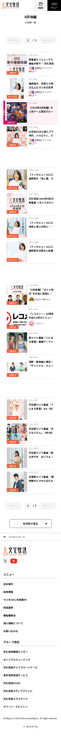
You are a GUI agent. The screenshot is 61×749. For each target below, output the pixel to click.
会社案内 (8, 584)
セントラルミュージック (16, 659)
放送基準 (8, 607)
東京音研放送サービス (15, 675)
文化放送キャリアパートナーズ (20, 667)
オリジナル (12, 96)
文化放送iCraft (11, 683)
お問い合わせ (10, 631)
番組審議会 (9, 615)
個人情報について (13, 623)
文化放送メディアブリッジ (18, 691)
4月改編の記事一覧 (17, 536)
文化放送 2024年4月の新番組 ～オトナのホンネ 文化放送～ (41, 202)
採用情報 (8, 592)
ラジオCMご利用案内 (14, 599)
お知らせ (12, 72)
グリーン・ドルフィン (15, 706)
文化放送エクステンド (15, 698)
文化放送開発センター (15, 651)
